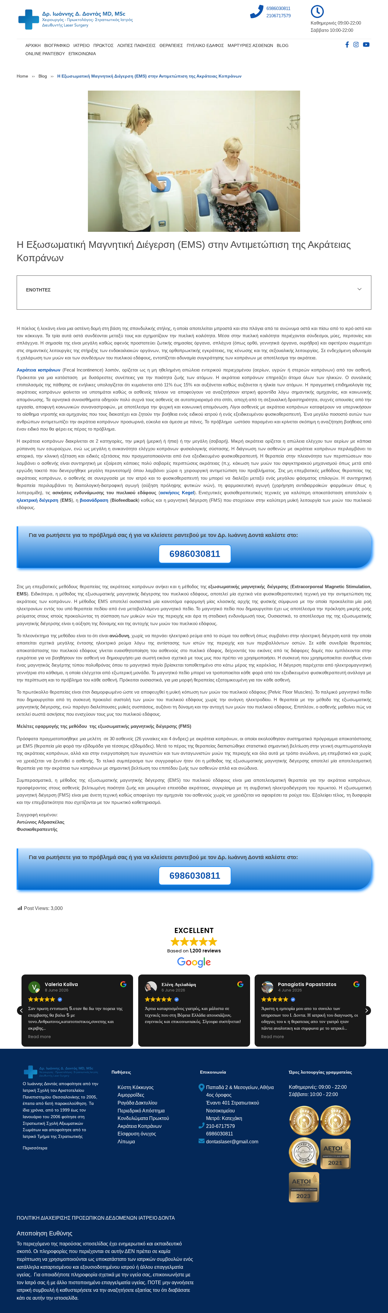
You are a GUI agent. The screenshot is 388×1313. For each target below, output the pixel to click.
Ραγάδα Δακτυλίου (137, 1102)
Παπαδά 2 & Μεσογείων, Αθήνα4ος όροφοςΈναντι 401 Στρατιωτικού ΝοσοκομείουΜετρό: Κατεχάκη (240, 1103)
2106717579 (278, 15)
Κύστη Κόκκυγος (136, 1087)
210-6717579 (220, 1126)
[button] (366, 1010)
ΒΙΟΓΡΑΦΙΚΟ (57, 45)
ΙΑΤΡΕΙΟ (81, 45)
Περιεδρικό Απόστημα (141, 1110)
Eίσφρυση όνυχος (137, 1133)
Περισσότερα (35, 1148)
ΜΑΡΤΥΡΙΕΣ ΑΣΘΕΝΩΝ (250, 45)
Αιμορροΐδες (131, 1095)
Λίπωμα (126, 1141)
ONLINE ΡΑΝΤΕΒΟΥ (45, 53)
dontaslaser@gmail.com (232, 1141)
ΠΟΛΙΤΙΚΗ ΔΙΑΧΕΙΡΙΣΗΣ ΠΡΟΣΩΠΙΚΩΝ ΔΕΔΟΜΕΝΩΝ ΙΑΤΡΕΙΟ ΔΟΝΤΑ (96, 1218)
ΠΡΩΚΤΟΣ (103, 45)
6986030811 (278, 8)
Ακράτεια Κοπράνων (140, 1126)
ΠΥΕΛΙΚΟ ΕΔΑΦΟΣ (205, 45)
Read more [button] (39, 1037)
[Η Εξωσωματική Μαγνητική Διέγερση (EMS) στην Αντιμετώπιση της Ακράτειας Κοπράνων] (194, 160)
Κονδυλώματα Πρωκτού (143, 1118)
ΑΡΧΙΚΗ (33, 45)
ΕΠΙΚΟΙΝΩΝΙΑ (82, 53)
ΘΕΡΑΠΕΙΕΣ (171, 45)
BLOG (283, 45)
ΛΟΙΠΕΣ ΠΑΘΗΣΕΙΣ (136, 45)
